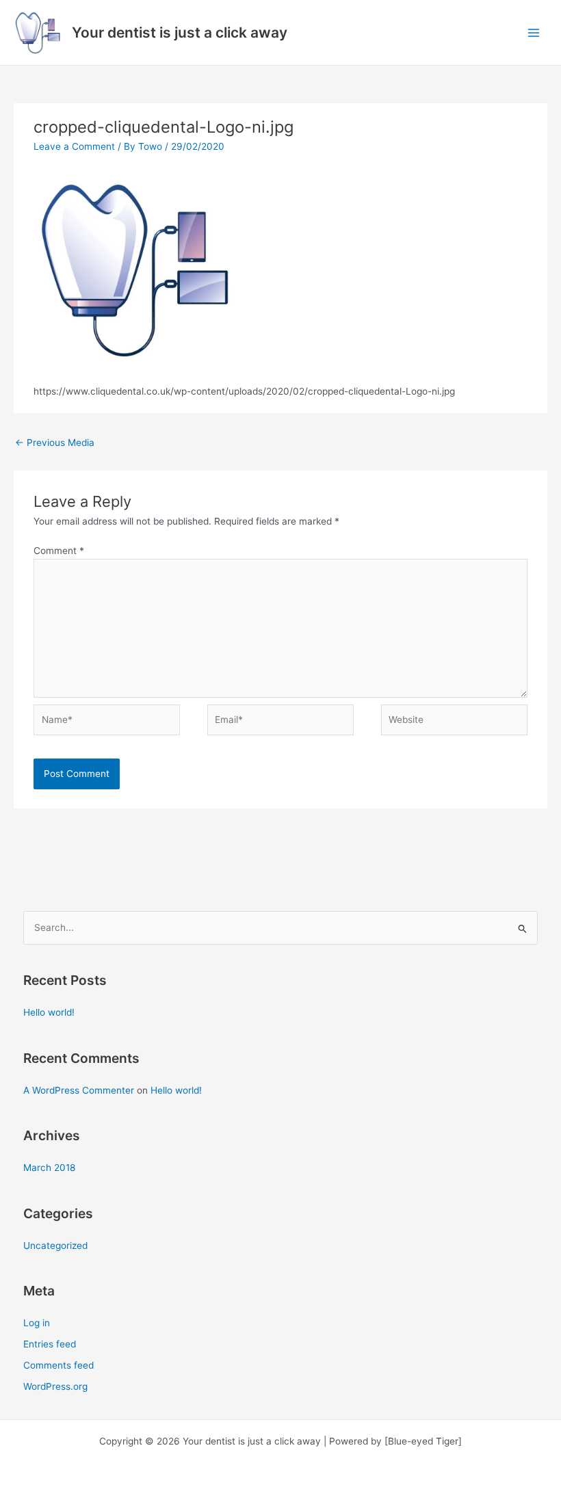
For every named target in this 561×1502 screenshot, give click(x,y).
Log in (36, 1322)
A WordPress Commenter (78, 1090)
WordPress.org (55, 1386)
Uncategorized (55, 1245)
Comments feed (58, 1365)
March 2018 (49, 1167)
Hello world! (49, 1012)
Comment (59, 550)
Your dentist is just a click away (179, 32)
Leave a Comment (74, 146)
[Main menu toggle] (534, 32)
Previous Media (54, 442)
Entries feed (49, 1344)
